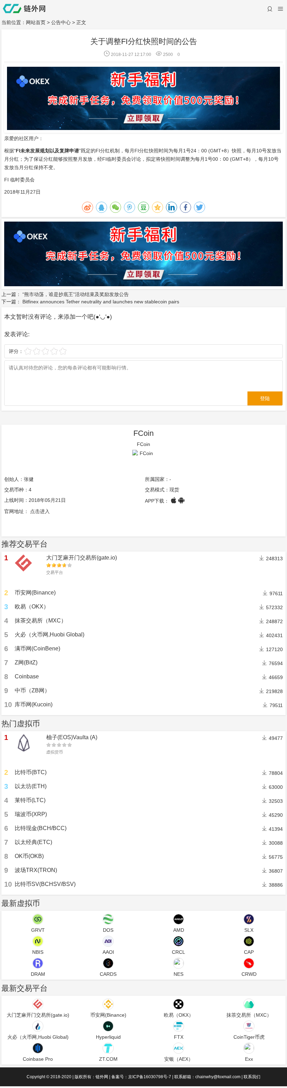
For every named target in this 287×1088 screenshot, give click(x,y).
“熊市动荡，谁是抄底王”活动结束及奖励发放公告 (75, 294)
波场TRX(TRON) (36, 870)
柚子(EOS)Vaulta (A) (71, 737)
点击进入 (40, 511)
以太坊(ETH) (31, 786)
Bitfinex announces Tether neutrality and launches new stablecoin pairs (100, 301)
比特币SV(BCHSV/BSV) (45, 884)
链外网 (102, 1076)
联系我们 (252, 1076)
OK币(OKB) (29, 856)
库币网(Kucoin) (33, 704)
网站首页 (36, 22)
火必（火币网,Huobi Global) (49, 634)
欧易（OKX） (32, 607)
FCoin (143, 433)
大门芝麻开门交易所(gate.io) (81, 558)
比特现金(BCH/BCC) (40, 828)
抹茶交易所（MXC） (40, 621)
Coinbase (27, 676)
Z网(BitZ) (26, 662)
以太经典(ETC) (33, 842)
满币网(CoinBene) (37, 648)
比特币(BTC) (31, 772)
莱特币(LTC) (30, 800)
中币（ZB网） (32, 690)
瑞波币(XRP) (31, 814)
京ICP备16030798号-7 (149, 1076)
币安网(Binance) (35, 593)
